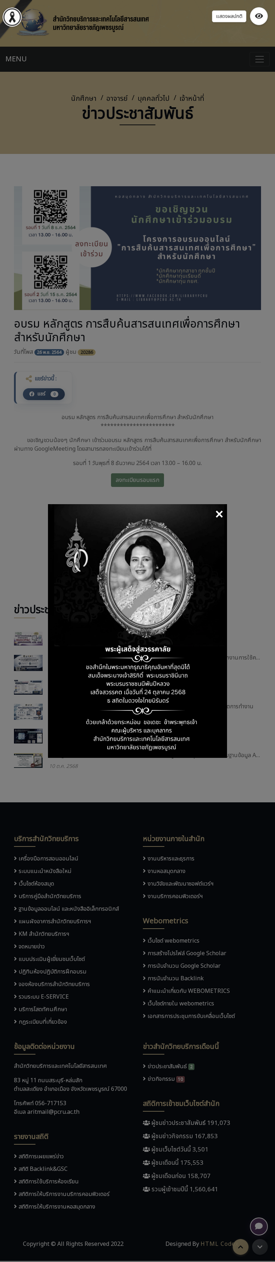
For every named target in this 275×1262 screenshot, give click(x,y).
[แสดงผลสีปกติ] (259, 16)
